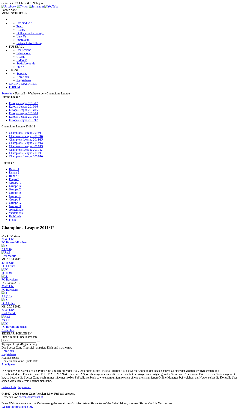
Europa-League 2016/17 (23, 103)
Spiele (20, 66)
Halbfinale (15, 216)
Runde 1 (14, 169)
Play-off (14, 179)
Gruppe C (15, 189)
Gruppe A (15, 182)
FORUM (14, 87)
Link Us (21, 36)
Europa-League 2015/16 (23, 106)
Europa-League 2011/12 (23, 120)
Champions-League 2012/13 (26, 146)
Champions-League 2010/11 (26, 153)
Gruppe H (15, 206)
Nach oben (8, 330)
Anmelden (22, 77)
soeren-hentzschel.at (31, 397)
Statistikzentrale (25, 63)
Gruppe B (15, 186)
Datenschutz (9, 387)
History (20, 29)
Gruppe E (15, 196)
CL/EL (20, 56)
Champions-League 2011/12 (26, 149)
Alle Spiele (8, 364)
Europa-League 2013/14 (23, 113)
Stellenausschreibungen (30, 33)
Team (19, 26)
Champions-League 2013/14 (26, 142)
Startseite (21, 73)
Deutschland (23, 50)
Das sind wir (24, 23)
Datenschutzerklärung (29, 43)
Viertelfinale (16, 213)
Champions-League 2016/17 (26, 132)
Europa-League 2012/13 (23, 116)
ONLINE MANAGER (23, 83)
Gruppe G (15, 202)
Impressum (22, 39)
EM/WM (21, 60)
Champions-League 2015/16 (26, 136)
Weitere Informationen (15, 406)
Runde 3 (14, 175)
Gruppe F (14, 199)
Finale (12, 219)
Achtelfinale (16, 209)
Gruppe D (15, 192)
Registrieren (23, 80)
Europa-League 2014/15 (23, 109)
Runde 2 (14, 172)
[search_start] (38, 341)
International (23, 53)
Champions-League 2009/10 (26, 156)
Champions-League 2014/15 (26, 139)
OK (31, 406)
